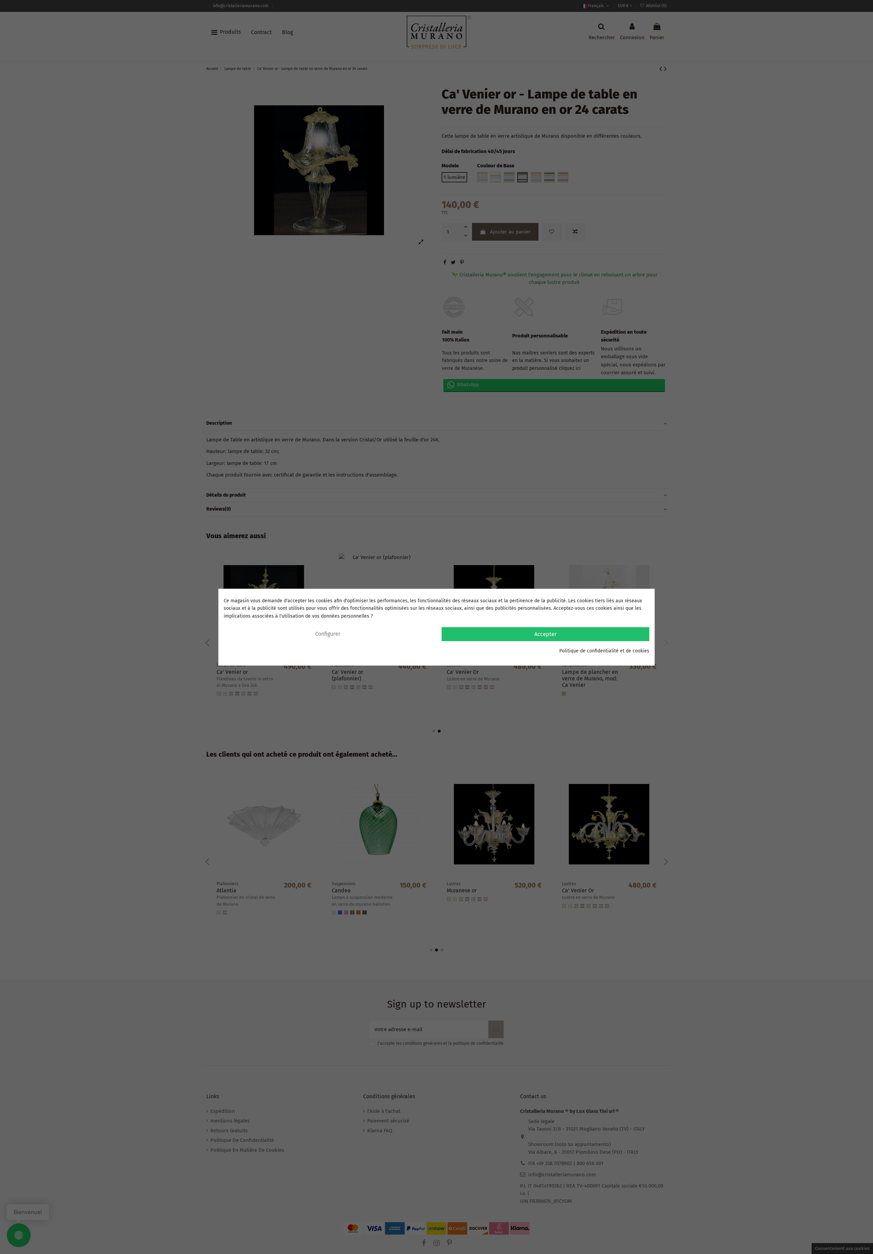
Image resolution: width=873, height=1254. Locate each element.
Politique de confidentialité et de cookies (604, 651)
